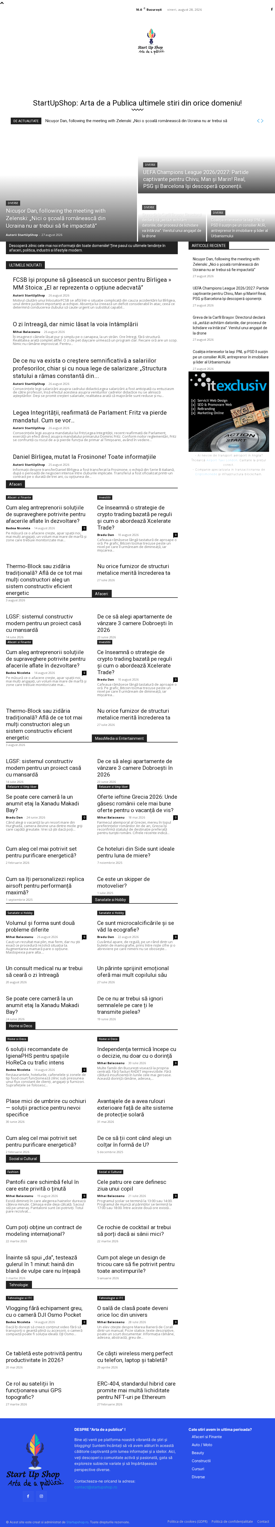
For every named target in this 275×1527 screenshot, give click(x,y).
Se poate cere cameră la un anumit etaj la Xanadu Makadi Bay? (42, 803)
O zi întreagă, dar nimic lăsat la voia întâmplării (75, 324)
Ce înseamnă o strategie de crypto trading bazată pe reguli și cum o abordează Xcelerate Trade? (134, 517)
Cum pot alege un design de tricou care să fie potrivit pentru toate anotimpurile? (136, 1264)
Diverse (13, 203)
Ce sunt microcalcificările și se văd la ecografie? (135, 926)
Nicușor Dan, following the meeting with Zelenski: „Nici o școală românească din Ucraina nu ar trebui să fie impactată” (226, 264)
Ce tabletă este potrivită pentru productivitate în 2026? (44, 1356)
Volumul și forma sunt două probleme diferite (40, 926)
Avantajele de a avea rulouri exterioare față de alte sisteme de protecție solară (135, 1108)
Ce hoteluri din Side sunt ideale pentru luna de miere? (136, 852)
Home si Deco (17, 1039)
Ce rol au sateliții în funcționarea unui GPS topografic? (33, 1390)
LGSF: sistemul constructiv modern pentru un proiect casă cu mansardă (43, 623)
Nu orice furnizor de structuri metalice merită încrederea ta (133, 569)
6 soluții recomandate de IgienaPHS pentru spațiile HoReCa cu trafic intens (37, 1056)
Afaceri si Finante (19, 497)
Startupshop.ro (77, 1522)
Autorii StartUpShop (29, 295)
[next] (262, 121)
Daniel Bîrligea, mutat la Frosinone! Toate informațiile (84, 456)
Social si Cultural (110, 1172)
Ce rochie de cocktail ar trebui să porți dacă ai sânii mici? (134, 1230)
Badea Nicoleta (18, 528)
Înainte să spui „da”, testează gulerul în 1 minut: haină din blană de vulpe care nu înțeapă (43, 1264)
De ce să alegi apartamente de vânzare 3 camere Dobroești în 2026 (135, 623)
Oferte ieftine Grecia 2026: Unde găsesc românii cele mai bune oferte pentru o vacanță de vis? (137, 803)
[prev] (258, 121)
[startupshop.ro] (35, 1462)
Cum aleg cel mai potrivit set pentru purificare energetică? (41, 852)
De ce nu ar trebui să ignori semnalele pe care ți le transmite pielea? (130, 1005)
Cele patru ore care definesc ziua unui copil (131, 1185)
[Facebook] (272, 9)
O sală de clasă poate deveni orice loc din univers (132, 1311)
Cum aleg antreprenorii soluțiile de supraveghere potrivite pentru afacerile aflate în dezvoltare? (45, 514)
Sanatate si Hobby (20, 913)
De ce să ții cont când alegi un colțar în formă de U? (134, 1141)
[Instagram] (41, 1496)
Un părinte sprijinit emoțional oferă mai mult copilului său (133, 971)
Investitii (105, 497)
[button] (179, 65)
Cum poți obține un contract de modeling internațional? (44, 1230)
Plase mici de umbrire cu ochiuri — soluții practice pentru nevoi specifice (46, 1108)
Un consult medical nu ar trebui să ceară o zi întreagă (44, 971)
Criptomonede (206, 474)
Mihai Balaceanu (26, 332)
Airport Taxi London (222, 460)
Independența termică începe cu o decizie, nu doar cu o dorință (136, 1052)
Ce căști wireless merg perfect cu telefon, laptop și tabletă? (135, 1356)
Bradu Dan (105, 535)
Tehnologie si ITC (20, 1298)
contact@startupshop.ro (95, 1487)
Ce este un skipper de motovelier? (123, 882)
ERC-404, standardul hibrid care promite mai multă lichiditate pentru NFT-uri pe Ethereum (136, 1390)
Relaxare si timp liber (22, 787)
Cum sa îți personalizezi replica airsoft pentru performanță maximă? (45, 886)
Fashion (13, 1172)
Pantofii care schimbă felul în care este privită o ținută (42, 1185)
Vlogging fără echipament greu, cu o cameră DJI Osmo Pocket (44, 1311)
